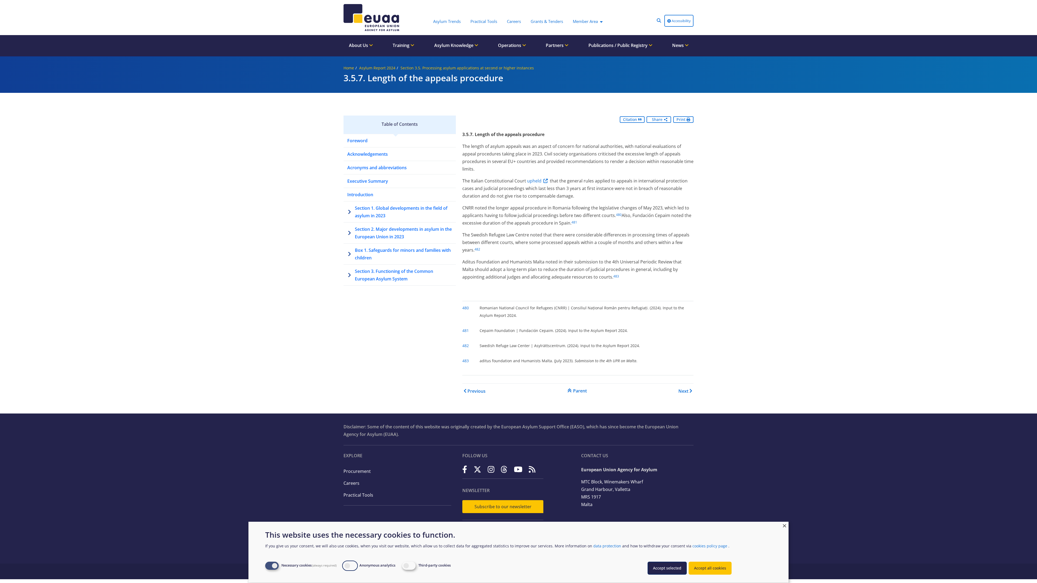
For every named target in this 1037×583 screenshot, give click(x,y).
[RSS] (532, 469)
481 (574, 222)
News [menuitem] (678, 45)
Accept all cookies (710, 568)
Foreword (357, 141)
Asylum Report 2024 (377, 67)
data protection (607, 545)
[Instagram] (491, 469)
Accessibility (681, 20)
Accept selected (667, 568)
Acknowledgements (367, 154)
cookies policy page (709, 545)
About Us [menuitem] (359, 45)
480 (619, 215)
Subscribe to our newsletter (502, 507)
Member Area (585, 21)
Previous (476, 391)
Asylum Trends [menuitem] (447, 21)
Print (681, 119)
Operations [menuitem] (510, 45)
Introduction (360, 195)
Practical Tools (358, 495)
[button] (659, 20)
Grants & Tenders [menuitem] (547, 21)
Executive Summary (367, 181)
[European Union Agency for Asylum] (373, 17)
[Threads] (504, 469)
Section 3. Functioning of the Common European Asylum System (394, 275)
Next (683, 391)
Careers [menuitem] (514, 21)
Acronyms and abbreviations (377, 168)
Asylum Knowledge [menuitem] (454, 45)
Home (349, 67)
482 (477, 249)
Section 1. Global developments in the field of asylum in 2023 (401, 212)
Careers (351, 483)
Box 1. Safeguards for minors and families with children (403, 254)
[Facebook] (464, 469)
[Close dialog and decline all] (784, 525)
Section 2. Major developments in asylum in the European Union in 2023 (403, 233)
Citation (630, 119)
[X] (477, 469)
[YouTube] (518, 469)
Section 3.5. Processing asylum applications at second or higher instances (467, 67)
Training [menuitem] (401, 45)
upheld (534, 181)
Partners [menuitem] (555, 45)
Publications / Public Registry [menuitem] (618, 45)
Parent (580, 391)
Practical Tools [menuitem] (483, 21)
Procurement (357, 471)
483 (616, 276)
